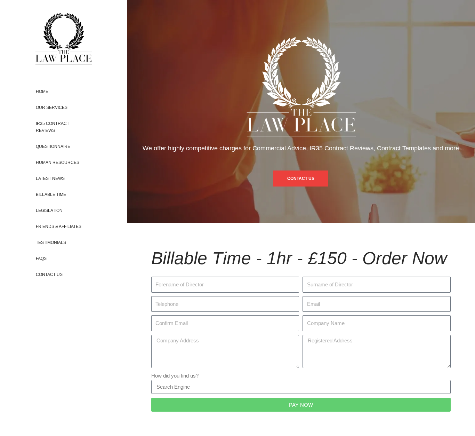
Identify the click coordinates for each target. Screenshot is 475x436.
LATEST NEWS (50, 178)
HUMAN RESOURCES (57, 162)
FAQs (41, 258)
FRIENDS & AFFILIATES (58, 226)
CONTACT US (49, 274)
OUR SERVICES (51, 107)
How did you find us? (175, 376)
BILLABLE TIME (51, 194)
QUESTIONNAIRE (53, 146)
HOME (42, 91)
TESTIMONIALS (51, 242)
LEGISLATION (49, 210)
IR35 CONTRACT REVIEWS (52, 127)
